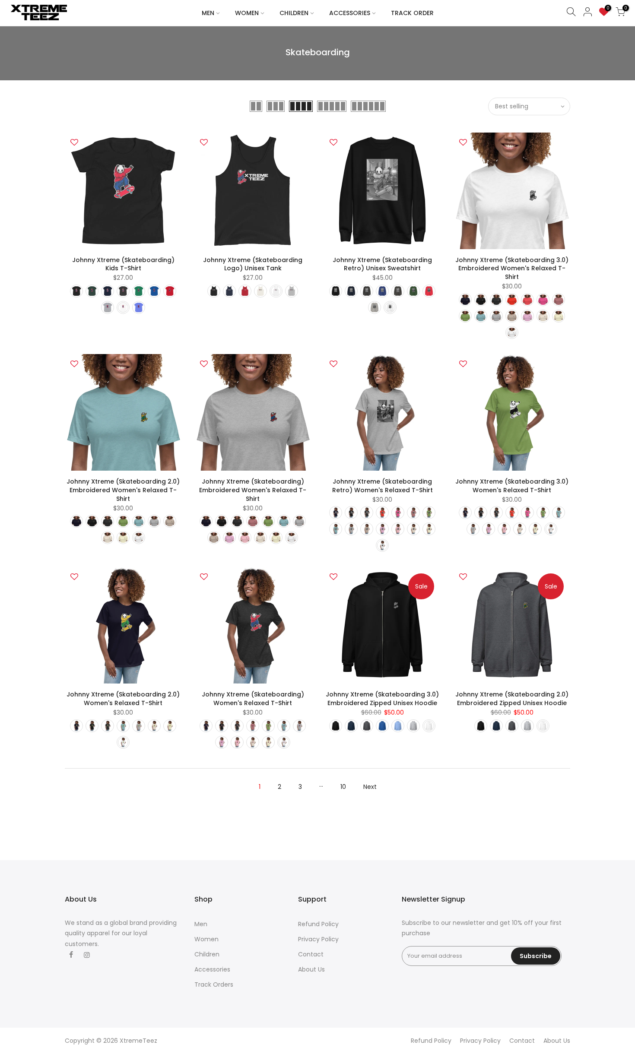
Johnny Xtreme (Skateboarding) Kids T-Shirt (123, 264)
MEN (208, 13)
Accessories (212, 969)
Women (206, 939)
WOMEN (247, 13)
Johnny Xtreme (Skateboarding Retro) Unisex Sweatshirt (382, 264)
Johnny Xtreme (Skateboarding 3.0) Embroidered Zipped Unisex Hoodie (382, 698)
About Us (311, 969)
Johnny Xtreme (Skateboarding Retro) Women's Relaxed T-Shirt (382, 485)
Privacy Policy (318, 939)
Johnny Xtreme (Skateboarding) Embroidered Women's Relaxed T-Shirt (252, 490)
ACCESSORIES (349, 13)
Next (370, 786)
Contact (311, 954)
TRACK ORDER (412, 13)
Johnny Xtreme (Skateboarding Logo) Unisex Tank (252, 264)
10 (343, 786)
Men (200, 924)
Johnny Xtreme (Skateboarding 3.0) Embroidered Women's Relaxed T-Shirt (511, 269)
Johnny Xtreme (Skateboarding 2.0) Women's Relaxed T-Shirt (123, 698)
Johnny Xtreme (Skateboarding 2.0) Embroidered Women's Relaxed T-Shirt (123, 490)
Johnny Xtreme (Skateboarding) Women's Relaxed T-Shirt (253, 698)
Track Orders (213, 984)
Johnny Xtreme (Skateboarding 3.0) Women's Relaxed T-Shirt (511, 485)
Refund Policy (318, 924)
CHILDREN (293, 13)
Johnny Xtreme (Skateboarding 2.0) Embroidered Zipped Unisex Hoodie (511, 698)
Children (206, 954)
